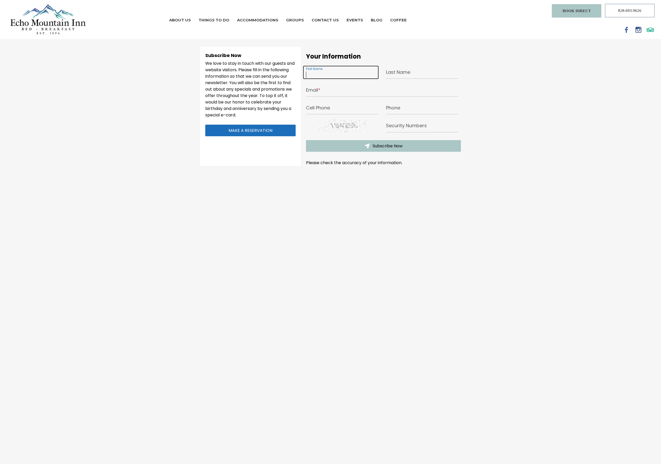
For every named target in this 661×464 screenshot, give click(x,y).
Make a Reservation (250, 130)
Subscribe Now (387, 146)
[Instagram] (638, 29)
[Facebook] (626, 29)
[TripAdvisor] (650, 29)
